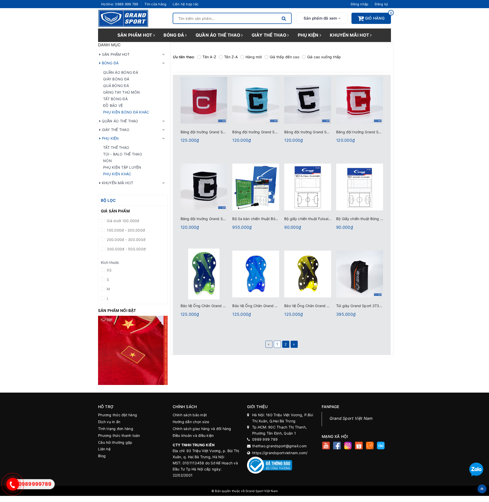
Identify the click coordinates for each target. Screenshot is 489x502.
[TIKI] (380, 446)
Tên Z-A (231, 57)
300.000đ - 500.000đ (126, 249)
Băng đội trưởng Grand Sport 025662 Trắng (321, 132)
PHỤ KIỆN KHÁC (117, 174)
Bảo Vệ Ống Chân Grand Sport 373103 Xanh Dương (276, 306)
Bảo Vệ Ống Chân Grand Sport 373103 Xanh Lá (221, 306)
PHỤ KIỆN (309, 35)
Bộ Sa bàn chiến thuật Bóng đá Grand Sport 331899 (276, 219)
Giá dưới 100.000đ (122, 221)
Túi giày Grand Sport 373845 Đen (365, 306)
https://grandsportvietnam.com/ (280, 453)
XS (109, 270)
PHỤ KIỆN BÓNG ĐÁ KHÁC (126, 112)
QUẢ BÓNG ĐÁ (116, 85)
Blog (102, 456)
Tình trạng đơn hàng (115, 428)
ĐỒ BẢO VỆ (113, 105)
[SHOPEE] (359, 446)
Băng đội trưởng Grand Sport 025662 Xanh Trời (272, 132)
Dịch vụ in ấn (109, 422)
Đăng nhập (359, 4)
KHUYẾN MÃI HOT (350, 35)
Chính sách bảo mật (190, 415)
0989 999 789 (126, 4)
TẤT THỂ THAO (116, 147)
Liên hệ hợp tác (185, 4)
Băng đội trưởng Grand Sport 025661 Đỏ (215, 132)
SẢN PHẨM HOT (135, 35)
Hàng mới (254, 57)
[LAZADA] (369, 446)
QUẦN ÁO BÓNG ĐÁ (120, 72)
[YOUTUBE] (326, 446)
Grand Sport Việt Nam (351, 418)
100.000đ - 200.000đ (125, 230)
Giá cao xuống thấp (324, 57)
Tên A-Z (209, 57)
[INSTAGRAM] (348, 446)
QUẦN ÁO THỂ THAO (218, 35)
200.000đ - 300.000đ (125, 239)
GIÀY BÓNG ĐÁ (116, 79)
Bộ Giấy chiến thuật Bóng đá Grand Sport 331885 (378, 219)
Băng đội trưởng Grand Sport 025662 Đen (216, 219)
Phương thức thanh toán (119, 435)
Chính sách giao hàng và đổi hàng (202, 428)
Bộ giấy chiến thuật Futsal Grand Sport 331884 (324, 219)
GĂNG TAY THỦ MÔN (121, 92)
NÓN (107, 161)
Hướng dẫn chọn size (191, 422)
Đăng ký (381, 4)
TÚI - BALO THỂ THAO (122, 154)
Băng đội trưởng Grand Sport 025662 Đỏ (371, 132)
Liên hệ (104, 449)
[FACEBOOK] (337, 446)
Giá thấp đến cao (284, 57)
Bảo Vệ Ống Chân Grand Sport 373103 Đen (321, 306)
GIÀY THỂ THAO (270, 35)
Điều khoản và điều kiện (193, 435)
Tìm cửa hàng (155, 4)
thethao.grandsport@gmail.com (279, 446)
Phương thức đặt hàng (117, 415)
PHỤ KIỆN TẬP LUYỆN (122, 167)
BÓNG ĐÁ (174, 35)
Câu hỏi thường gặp (115, 442)
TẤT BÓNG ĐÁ (115, 99)
